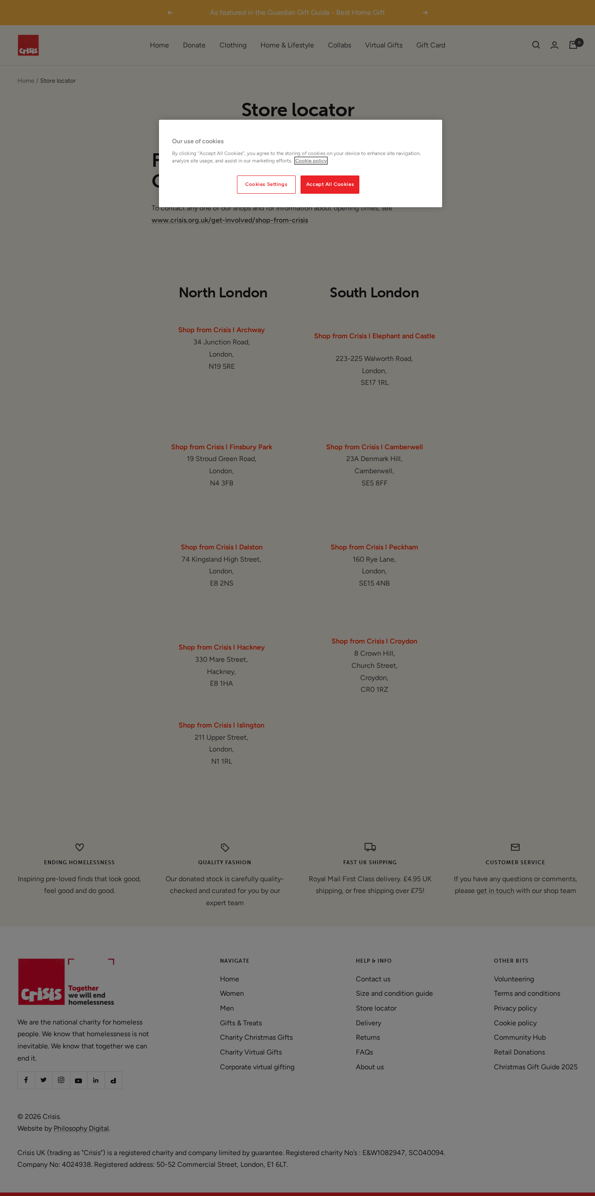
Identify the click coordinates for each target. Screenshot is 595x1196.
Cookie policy (311, 161)
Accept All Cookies (330, 184)
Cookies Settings (266, 184)
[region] (300, 164)
